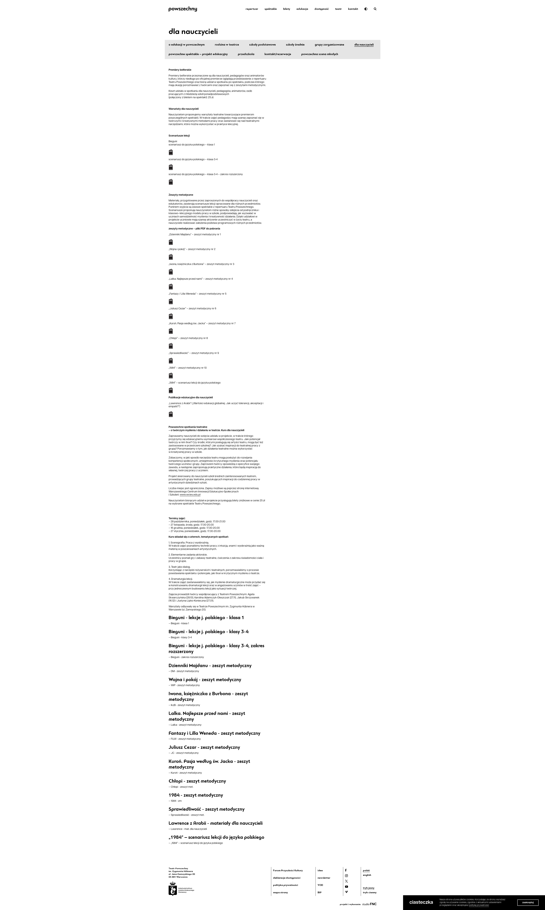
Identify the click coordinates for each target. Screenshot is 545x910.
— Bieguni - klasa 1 (179, 623)
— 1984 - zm (175, 801)
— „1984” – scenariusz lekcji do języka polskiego (196, 843)
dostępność (322, 9)
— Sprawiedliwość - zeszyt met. (186, 815)
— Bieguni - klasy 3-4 (180, 637)
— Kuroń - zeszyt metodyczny (185, 773)
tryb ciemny (370, 892)
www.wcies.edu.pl (190, 495)
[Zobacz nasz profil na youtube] (346, 887)
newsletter (324, 877)
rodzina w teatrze (227, 44)
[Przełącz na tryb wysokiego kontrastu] (365, 9)
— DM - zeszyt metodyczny (184, 671)
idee (320, 870)
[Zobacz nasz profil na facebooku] (345, 870)
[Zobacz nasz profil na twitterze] (346, 881)
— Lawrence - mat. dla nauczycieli (188, 829)
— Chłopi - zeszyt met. (181, 787)
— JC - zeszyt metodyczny (184, 753)
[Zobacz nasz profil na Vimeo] (346, 891)
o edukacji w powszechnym (187, 44)
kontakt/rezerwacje (278, 54)
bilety (286, 9)
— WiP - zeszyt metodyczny (184, 685)
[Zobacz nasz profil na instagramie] (346, 875)
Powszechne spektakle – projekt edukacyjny (198, 54)
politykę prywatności (479, 905)
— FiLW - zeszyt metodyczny (185, 739)
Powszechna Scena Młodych (319, 54)
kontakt (353, 9)
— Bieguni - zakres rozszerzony (186, 657)
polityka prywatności (285, 885)
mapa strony (280, 892)
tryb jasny (368, 887)
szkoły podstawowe (262, 44)
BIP (319, 892)
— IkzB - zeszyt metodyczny (184, 705)
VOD (320, 885)
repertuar (252, 9)
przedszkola (246, 54)
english (367, 875)
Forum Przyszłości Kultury (288, 870)
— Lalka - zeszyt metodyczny (185, 725)
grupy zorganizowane (329, 44)
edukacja (302, 9)
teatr (338, 9)
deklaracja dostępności (286, 877)
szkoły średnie (295, 44)
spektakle (271, 9)
